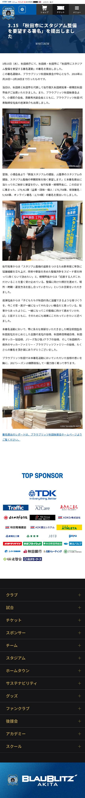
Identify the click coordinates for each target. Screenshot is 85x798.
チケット (14, 620)
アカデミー (16, 733)
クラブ (12, 595)
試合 (10, 607)
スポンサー (16, 632)
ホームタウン (17, 670)
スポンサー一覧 (47, 2)
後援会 (12, 721)
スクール (14, 746)
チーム (12, 645)
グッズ (12, 696)
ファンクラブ (18, 708)
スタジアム (16, 658)
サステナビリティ (21, 683)
